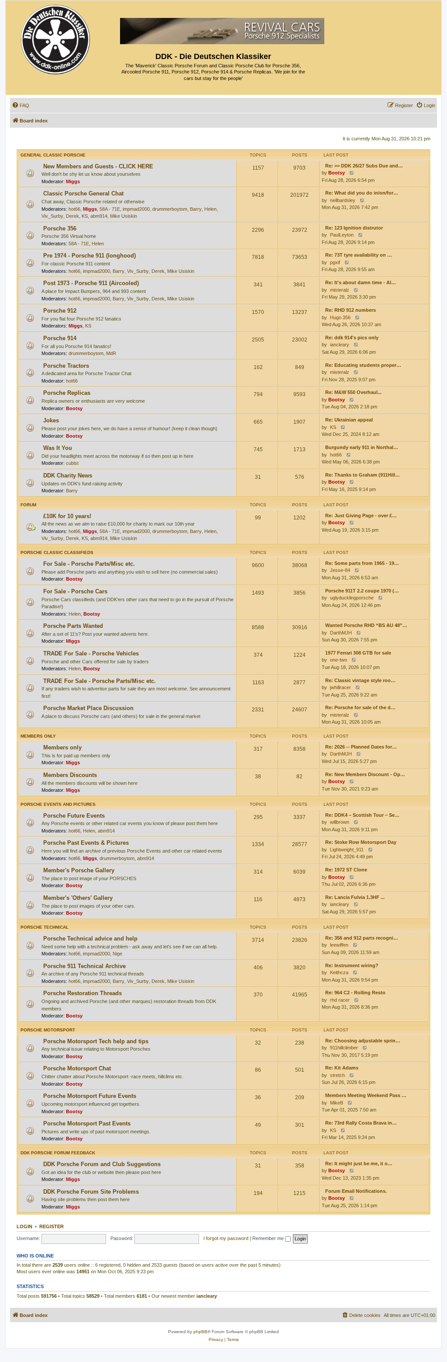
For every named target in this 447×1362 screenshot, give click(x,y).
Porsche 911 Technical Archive (84, 966)
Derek (72, 216)
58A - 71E (110, 209)
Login (24, 1226)
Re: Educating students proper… (363, 365)
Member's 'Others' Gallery (78, 898)
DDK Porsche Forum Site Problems (91, 1191)
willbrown (339, 822)
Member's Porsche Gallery (78, 870)
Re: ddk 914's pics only (351, 337)
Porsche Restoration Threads (82, 993)
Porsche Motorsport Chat (77, 1068)
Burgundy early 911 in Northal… (361, 447)
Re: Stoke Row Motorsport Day (360, 842)
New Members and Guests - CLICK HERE (98, 166)
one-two (338, 659)
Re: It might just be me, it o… (358, 1163)
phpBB (200, 1331)
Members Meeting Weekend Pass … (365, 1095)
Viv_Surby (52, 216)
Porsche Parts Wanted (73, 626)
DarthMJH (341, 632)
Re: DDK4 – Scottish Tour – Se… (362, 815)
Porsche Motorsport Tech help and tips (95, 1041)
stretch (337, 1075)
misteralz (339, 290)
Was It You (57, 448)
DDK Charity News (67, 475)
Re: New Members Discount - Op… (365, 774)
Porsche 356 (59, 228)
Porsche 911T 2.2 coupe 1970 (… (362, 590)
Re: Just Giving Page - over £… (361, 515)
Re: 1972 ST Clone (346, 869)
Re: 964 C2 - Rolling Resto (355, 992)
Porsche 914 (59, 338)
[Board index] (56, 37)
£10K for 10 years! (67, 516)
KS (85, 216)
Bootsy (336, 172)
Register (51, 1226)
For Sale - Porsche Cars (75, 591)
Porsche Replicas (66, 393)
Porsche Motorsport (48, 1030)
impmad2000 (136, 209)
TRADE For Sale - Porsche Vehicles (91, 653)
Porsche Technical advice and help (90, 938)
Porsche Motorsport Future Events (89, 1096)
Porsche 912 (59, 310)
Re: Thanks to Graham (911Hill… (362, 474)
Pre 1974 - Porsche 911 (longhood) (89, 255)
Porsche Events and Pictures (58, 804)
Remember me (268, 1238)
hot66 (74, 209)
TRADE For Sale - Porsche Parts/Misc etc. (99, 681)
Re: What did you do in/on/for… (361, 192)
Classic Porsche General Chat (83, 193)
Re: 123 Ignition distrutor (354, 227)
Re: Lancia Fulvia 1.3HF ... (355, 897)
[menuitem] (20, 105)
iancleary (339, 344)
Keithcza (339, 972)
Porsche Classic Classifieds (57, 552)
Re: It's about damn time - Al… (360, 282)
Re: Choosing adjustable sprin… (362, 1040)
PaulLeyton (342, 234)
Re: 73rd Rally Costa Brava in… (361, 1122)
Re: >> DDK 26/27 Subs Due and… (364, 165)
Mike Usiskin (123, 216)
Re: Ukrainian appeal (349, 419)
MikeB (336, 1102)
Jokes (51, 420)
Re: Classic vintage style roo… (360, 680)
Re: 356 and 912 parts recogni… (361, 938)
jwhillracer (340, 687)
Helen (210, 209)
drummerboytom (169, 209)
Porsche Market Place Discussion (88, 708)
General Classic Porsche (53, 155)
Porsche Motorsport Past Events (87, 1123)
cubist (72, 463)
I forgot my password (225, 1238)
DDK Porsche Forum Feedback (58, 1152)
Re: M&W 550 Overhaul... (353, 392)
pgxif (335, 262)
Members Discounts (70, 775)
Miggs (73, 181)
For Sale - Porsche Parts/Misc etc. (89, 564)
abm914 (98, 216)
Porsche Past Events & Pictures (86, 842)
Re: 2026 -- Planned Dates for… (361, 746)
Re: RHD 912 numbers (350, 310)
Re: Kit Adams (341, 1067)
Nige (117, 953)
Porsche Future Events (74, 815)
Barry (196, 209)
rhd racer (340, 1000)
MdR (111, 353)
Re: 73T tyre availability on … (358, 255)
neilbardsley (342, 200)
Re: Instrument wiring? (351, 965)
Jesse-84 (340, 570)
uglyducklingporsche (352, 597)
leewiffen (339, 944)
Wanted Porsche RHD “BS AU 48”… (366, 625)
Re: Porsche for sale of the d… (360, 707)
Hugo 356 (340, 317)
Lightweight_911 (347, 849)
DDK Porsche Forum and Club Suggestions (102, 1164)
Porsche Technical (45, 927)
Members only (38, 736)
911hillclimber (344, 1047)
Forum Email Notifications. (356, 1191)
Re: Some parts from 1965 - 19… (362, 563)
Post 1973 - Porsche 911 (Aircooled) (91, 283)
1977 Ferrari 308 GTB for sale (358, 652)
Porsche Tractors (66, 365)
